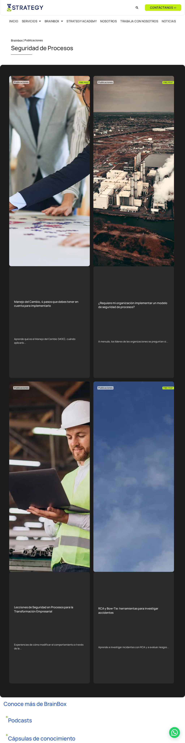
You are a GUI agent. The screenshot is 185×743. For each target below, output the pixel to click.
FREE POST (84, 82)
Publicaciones (33, 40)
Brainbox (17, 40)
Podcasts (20, 720)
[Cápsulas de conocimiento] (6, 735)
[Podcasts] (6, 717)
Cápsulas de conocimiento (41, 738)
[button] (136, 7)
